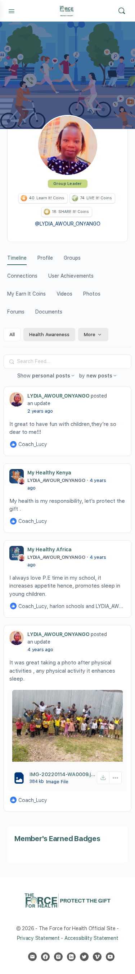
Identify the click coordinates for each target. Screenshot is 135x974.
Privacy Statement (38, 938)
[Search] (121, 11)
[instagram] (58, 956)
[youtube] (110, 956)
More (89, 334)
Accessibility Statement (91, 938)
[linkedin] (71, 956)
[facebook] (45, 956)
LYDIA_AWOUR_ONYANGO (58, 396)
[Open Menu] (11, 10)
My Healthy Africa (49, 549)
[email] (32, 956)
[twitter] (84, 956)
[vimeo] (97, 956)
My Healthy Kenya (49, 473)
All (12, 334)
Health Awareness (49, 334)
